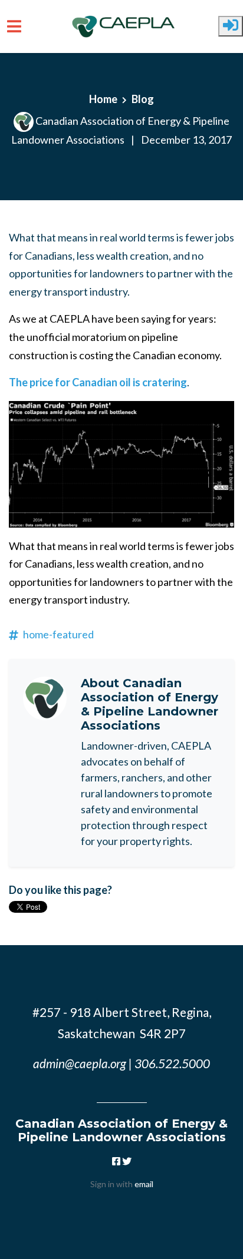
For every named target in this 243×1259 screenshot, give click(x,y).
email (143, 1184)
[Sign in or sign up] (230, 26)
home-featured (58, 634)
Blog (143, 98)
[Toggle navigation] (14, 26)
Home (103, 98)
